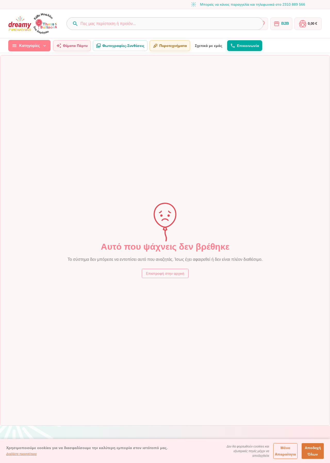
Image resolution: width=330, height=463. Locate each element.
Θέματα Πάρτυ (75, 46)
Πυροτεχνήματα (173, 46)
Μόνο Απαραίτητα (285, 451)
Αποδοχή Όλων (313, 451)
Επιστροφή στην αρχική (165, 273)
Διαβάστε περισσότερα (21, 454)
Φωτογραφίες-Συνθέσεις (123, 46)
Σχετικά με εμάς (208, 46)
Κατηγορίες (29, 45)
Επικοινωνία (248, 46)
